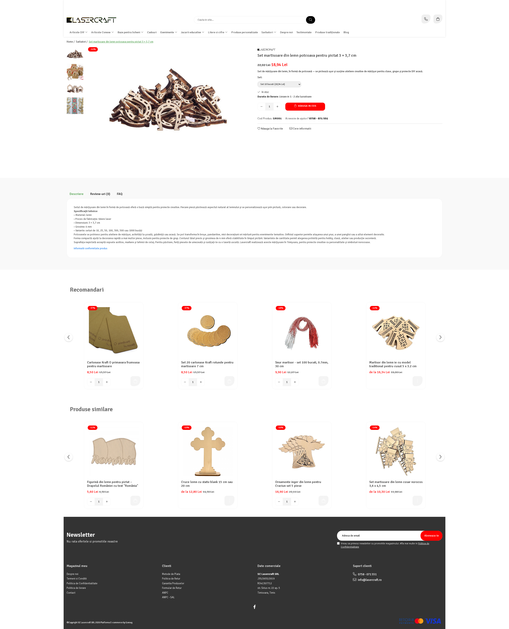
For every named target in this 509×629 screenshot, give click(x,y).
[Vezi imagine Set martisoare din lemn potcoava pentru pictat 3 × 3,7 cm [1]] (75, 72)
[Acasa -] (91, 20)
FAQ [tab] (119, 194)
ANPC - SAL (168, 597)
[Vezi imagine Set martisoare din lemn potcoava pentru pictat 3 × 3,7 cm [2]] (75, 89)
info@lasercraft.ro (369, 580)
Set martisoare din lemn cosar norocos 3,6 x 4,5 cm (396, 484)
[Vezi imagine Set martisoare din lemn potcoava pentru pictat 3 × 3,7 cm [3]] (75, 105)
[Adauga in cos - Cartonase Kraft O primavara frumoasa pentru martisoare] (135, 381)
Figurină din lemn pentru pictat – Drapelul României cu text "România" (112, 484)
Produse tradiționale (327, 32)
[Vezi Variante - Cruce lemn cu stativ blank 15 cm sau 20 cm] (229, 501)
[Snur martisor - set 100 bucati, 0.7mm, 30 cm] (301, 332)
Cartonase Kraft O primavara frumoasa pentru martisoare (113, 364)
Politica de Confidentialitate (82, 583)
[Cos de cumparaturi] (437, 19)
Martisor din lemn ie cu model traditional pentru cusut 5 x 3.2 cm (393, 364)
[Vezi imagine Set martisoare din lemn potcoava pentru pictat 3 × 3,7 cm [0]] (75, 55)
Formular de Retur (172, 588)
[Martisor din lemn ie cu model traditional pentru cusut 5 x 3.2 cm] (396, 332)
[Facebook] (254, 607)
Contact (71, 592)
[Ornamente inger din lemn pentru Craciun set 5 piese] (301, 451)
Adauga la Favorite (271, 128)
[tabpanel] (168, 106)
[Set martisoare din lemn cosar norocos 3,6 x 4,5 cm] (396, 451)
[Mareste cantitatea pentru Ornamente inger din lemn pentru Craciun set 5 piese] (295, 502)
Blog (346, 32)
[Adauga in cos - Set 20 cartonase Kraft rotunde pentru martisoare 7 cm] (229, 381)
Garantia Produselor (173, 583)
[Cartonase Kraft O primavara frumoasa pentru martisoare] (113, 332)
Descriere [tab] (77, 194)
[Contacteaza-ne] (426, 19)
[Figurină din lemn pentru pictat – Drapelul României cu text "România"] (113, 451)
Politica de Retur (171, 578)
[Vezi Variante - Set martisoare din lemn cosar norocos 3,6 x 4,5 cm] (418, 501)
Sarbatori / (82, 41)
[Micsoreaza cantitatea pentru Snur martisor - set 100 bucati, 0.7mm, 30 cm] (279, 382)
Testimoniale (304, 32)
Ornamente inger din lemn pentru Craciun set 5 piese (298, 484)
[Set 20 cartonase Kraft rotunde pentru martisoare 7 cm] (207, 332)
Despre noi (286, 32)
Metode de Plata (171, 574)
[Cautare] (310, 20)
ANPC (165, 592)
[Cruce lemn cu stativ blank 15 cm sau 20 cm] (207, 451)
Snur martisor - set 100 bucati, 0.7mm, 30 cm (301, 364)
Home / (71, 41)
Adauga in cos (306, 105)
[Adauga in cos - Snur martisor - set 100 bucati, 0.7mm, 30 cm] (323, 381)
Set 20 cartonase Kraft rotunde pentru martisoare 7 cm (207, 364)
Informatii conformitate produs (90, 248)
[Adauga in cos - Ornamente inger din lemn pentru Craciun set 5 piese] (323, 501)
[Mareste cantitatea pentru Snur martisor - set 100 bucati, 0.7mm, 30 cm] (295, 382)
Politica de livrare (76, 588)
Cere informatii (301, 128)
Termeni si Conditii (77, 578)
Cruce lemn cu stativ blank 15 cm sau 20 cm (207, 484)
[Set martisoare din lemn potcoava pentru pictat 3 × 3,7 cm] (168, 106)
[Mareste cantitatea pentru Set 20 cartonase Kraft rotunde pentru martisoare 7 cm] (201, 382)
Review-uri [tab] (100, 194)
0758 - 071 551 (367, 574)
